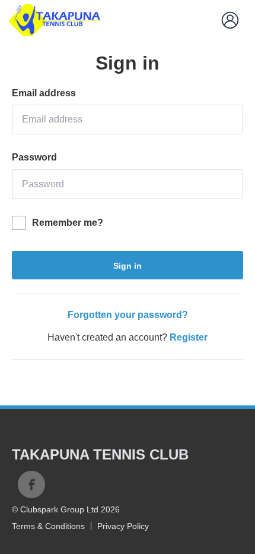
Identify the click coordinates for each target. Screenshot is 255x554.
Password (34, 157)
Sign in (127, 265)
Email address (44, 93)
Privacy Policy (123, 526)
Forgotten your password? (128, 315)
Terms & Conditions (48, 526)
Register (189, 337)
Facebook (31, 484)
